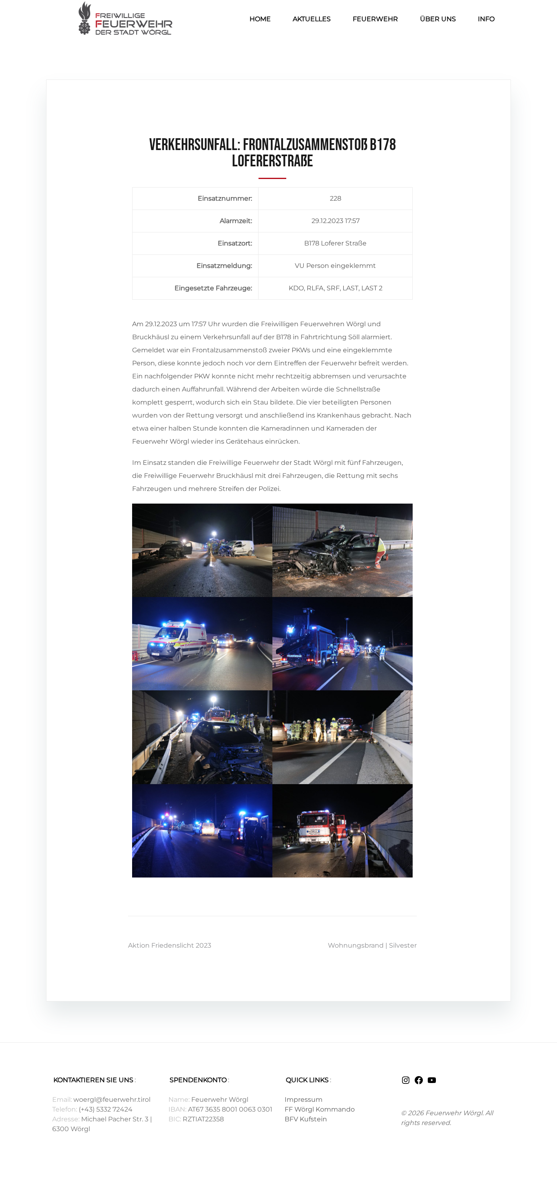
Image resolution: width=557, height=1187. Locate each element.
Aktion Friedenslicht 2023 (169, 945)
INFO (486, 19)
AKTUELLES (312, 19)
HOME (260, 19)
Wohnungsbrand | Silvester (372, 945)
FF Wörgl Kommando (320, 1109)
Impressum (304, 1099)
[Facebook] (419, 1083)
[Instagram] (406, 1083)
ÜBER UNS (438, 19)
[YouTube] (432, 1083)
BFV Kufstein (306, 1119)
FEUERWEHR (375, 19)
